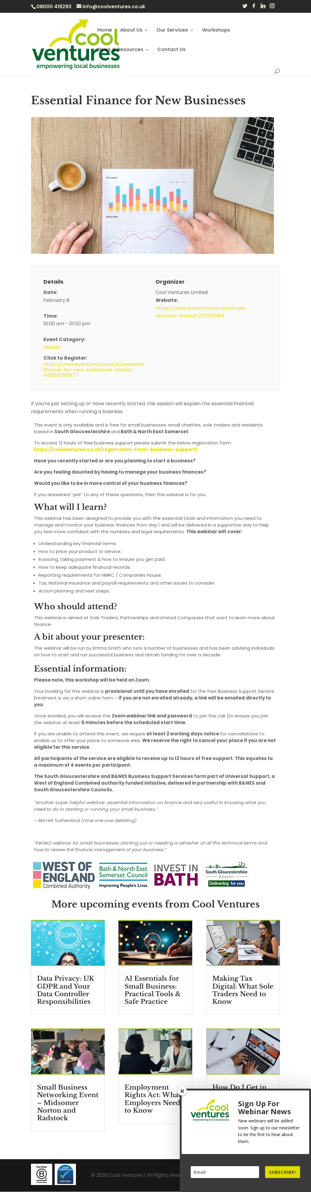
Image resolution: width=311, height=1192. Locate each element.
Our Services (172, 30)
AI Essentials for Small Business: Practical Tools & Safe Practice (153, 990)
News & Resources (120, 50)
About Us (131, 30)
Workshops (216, 30)
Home (104, 30)
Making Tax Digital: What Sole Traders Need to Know (242, 990)
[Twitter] (244, 7)
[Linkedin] (263, 7)
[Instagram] (272, 7)
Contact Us (171, 50)
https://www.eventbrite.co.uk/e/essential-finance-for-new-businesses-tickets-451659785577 (94, 370)
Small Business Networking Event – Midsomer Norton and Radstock (67, 1102)
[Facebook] (253, 7)
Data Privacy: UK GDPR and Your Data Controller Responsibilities (65, 990)
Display (52, 347)
